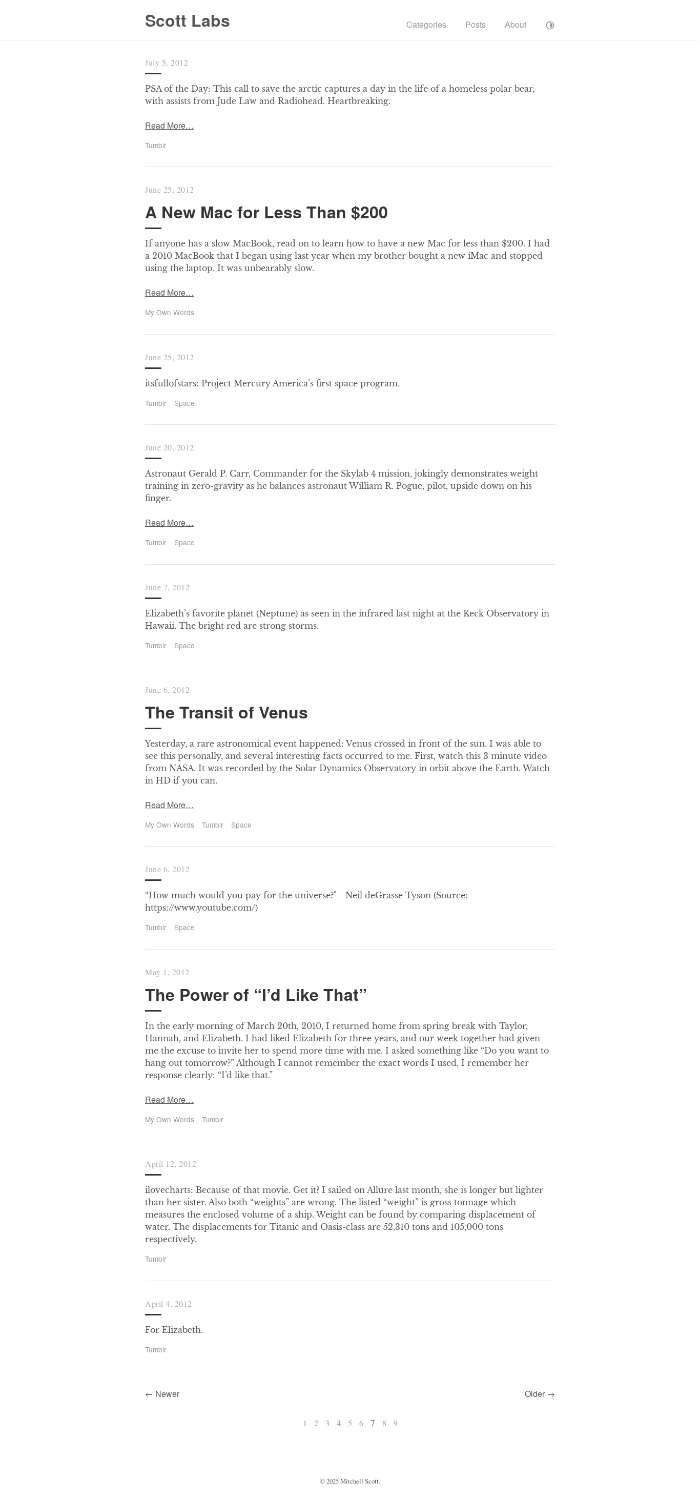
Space (184, 403)
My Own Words (169, 312)
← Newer (162, 1393)
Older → (540, 1393)
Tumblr (156, 145)
